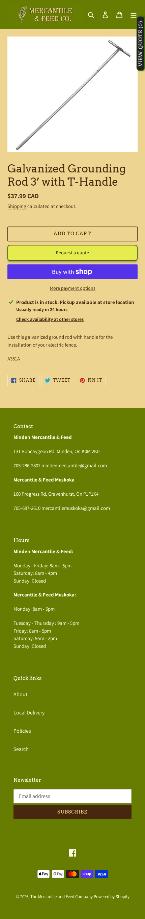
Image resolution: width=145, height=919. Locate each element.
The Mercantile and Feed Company (61, 896)
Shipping (16, 206)
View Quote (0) (140, 44)
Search (21, 749)
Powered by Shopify (111, 896)
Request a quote (72, 253)
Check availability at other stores (50, 319)
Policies (22, 730)
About (20, 694)
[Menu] (133, 14)
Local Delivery (29, 712)
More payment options (72, 288)
